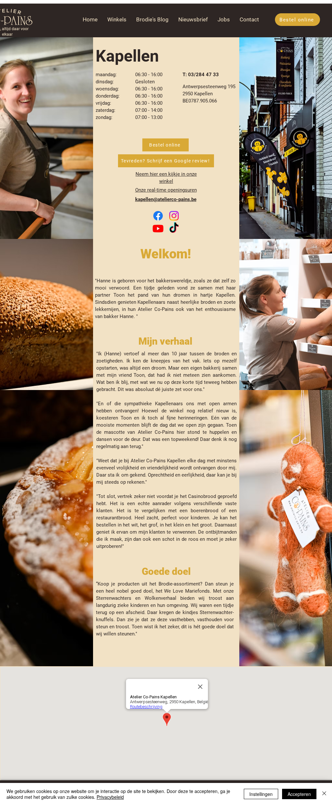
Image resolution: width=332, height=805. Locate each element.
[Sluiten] (324, 794)
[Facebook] (158, 215)
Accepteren (299, 794)
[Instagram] (174, 215)
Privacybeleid (110, 797)
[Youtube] (158, 228)
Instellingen (261, 794)
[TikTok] (174, 228)
